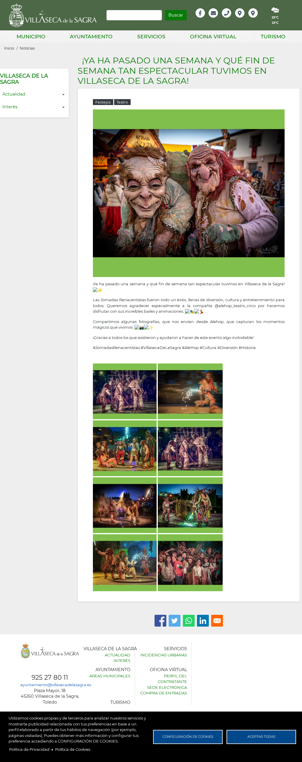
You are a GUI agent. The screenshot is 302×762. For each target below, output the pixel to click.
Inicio (9, 48)
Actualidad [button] (13, 94)
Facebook (203, 19)
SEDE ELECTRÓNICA (167, 687)
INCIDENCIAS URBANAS (163, 655)
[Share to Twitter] (174, 621)
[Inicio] (55, 15)
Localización (246, 19)
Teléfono (229, 19)
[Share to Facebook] (160, 621)
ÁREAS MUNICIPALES (109, 675)
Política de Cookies (72, 749)
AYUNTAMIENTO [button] (91, 36)
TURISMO (120, 702)
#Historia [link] (247, 347)
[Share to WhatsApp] (189, 621)
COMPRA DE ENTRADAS (163, 693)
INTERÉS (122, 660)
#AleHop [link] (190, 347)
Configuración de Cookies (188, 737)
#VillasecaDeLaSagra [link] (161, 347)
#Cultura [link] (208, 347)
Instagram (257, 19)
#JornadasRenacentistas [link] (116, 347)
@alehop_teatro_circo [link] (235, 305)
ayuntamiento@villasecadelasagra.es (55, 684)
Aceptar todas (261, 737)
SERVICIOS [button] (151, 36)
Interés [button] (9, 106)
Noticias (27, 48)
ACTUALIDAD (117, 655)
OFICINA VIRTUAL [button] (213, 36)
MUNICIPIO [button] (31, 36)
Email (214, 19)
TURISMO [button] (273, 36)
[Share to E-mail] (217, 621)
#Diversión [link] (227, 347)
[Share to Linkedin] (203, 621)
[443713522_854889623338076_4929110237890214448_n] (189, 192)
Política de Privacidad (29, 749)
